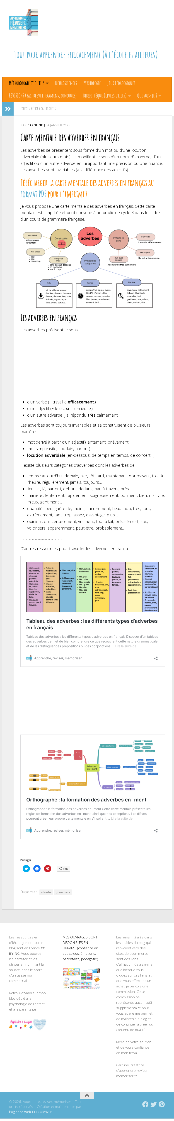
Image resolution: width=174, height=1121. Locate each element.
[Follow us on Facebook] (145, 1104)
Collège (24, 109)
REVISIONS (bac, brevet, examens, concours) (43, 95)
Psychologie (92, 83)
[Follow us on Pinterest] (162, 1104)
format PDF (33, 193)
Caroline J (36, 125)
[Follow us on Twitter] (153, 1104)
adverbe (46, 892)
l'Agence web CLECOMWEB (31, 1111)
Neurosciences (66, 83)
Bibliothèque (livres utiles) (105, 95)
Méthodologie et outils (26, 83)
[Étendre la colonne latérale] (8, 109)
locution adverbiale (46, 455)
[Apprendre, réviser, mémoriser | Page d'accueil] (23, 22)
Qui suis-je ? (147, 95)
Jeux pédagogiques (121, 83)
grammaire (63, 892)
